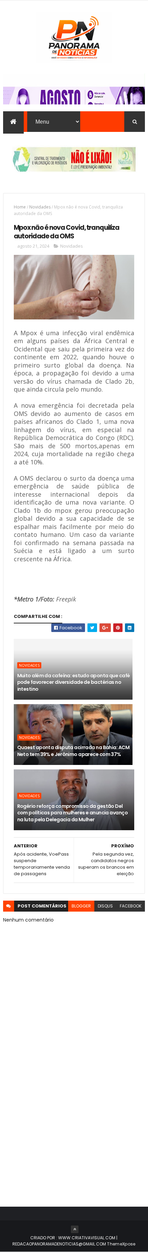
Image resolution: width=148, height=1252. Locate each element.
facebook (130, 906)
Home (20, 207)
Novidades (40, 207)
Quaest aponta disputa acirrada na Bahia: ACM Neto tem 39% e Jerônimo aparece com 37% (73, 751)
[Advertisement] (74, 1114)
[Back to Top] (74, 1229)
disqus (105, 906)
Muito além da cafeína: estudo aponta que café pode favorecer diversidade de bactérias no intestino (73, 682)
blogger (81, 906)
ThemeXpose (121, 1244)
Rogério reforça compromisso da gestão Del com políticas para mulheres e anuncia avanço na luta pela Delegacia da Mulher (72, 813)
